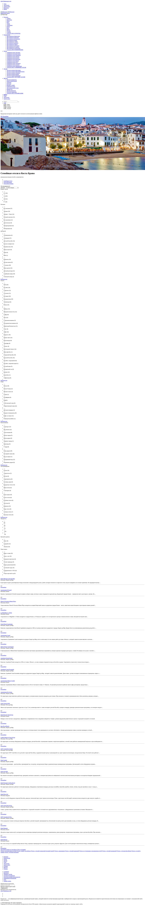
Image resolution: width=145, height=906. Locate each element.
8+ (5, 201)
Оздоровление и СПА (10, 570)
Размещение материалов (10, 878)
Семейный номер (9, 273)
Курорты (6, 17)
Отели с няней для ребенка (24, 851)
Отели (5, 51)
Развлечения (7, 34)
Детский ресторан (9, 271)
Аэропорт (7, 426)
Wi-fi (6, 284)
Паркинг (7, 334)
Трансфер (7, 343)
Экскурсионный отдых (13, 88)
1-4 (5, 196)
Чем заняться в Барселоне (13, 36)
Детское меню (8, 262)
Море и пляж (8, 553)
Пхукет (8, 30)
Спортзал (7, 290)
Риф (5, 400)
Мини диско (8, 268)
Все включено (8, 220)
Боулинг (7, 372)
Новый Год (9, 89)
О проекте (6, 871)
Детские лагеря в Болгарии (14, 70)
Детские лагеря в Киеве (13, 74)
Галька (6, 394)
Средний (7, 543)
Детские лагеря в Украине (13, 73)
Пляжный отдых (11, 86)
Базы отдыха (8, 494)
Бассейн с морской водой (11, 363)
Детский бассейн (9, 241)
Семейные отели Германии (14, 55)
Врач (6, 255)
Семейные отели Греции (13, 56)
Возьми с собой (11, 85)
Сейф (6, 314)
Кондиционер (8, 299)
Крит (8, 28)
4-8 (5, 199)
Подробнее (5, 116)
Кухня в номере (9, 243)
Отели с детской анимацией (109, 851)
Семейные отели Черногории (14, 66)
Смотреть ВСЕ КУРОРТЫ (13, 33)
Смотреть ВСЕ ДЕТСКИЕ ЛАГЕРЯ (16, 77)
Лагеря (5, 69)
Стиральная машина (10, 320)
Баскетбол (7, 375)
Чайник (7, 309)
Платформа (7, 397)
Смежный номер (9, 276)
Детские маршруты (12, 79)
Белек (8, 21)
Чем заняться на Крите (12, 43)
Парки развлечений (12, 81)
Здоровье (9, 82)
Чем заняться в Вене (12, 40)
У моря (6, 446)
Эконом (7, 546)
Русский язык (8, 366)
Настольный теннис (10, 349)
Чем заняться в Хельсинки (13, 48)
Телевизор (7, 302)
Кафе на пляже (9, 415)
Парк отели (7, 509)
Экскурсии (6, 5)
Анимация (7, 238)
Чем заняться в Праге (12, 44)
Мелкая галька (8, 391)
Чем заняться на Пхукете (13, 45)
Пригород (7, 444)
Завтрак (7, 211)
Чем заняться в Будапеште (13, 39)
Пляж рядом (8, 451)
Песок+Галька (8, 388)
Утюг (6, 329)
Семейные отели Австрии (13, 52)
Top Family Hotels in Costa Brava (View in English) (13, 849)
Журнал (6, 78)
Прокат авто (8, 337)
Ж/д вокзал (8, 429)
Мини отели (8, 487)
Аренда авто (7, 6)
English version (7, 881)
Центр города (8, 435)
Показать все (4, 279)
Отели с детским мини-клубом (8, 851)
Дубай (8, 24)
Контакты (6, 8)
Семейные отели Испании (13, 59)
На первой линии (9, 453)
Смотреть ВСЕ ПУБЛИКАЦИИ (15, 93)
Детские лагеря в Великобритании (15, 71)
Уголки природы (9, 562)
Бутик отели (8, 497)
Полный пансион (9, 217)
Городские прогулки (10, 559)
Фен (6, 317)
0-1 (5, 193)
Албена (8, 18)
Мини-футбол (8, 352)
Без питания (8, 208)
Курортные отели (9, 484)
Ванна (6, 304)
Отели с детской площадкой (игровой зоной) (42, 851)
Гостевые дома (8, 482)
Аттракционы (8, 235)
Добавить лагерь (8, 874)
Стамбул (9, 32)
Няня (6, 252)
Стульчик (7, 265)
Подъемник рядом (9, 462)
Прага (8, 29)
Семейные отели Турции (13, 64)
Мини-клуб (8, 249)
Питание (9, 83)
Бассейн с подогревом (10, 360)
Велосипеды (8, 340)
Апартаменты (8, 479)
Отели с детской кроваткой (72, 851)
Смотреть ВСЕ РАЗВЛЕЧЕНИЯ (15, 49)
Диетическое (8, 222)
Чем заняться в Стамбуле (13, 47)
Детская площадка (9, 410)
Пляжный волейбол (9, 418)
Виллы (6, 476)
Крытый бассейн (9, 357)
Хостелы (7, 503)
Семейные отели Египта (13, 58)
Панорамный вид (9, 459)
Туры (5, 3)
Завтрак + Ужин (9, 214)
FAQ (5, 879)
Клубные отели (8, 500)
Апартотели (7, 473)
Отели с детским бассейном (124, 851)
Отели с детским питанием (12, 852)
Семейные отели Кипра (13, 60)
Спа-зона (7, 293)
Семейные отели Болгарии (13, 54)
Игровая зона (8, 246)
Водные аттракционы (10, 413)
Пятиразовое (8, 228)
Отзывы (6, 866)
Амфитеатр (7, 378)
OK (1, 116)
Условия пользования (9, 875)
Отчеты (6, 869)
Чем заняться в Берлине (13, 37)
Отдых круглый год (9, 573)
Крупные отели (8, 514)
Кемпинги (7, 506)
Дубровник (9, 25)
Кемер (8, 26)
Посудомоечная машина (11, 323)
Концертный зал (9, 369)
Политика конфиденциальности (12, 877)
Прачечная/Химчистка (10, 326)
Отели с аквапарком (59, 851)
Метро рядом (8, 438)
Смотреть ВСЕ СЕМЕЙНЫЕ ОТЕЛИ (16, 67)
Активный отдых (9, 567)
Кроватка (7, 259)
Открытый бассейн (10, 355)
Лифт (6, 332)
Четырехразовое (9, 225)
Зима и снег (7, 556)
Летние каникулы (11, 90)
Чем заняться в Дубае (12, 41)
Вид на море (8, 456)
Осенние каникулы (12, 92)
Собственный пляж (9, 403)
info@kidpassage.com (6, 1)
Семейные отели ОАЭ (12, 62)
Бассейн (7, 287)
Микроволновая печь (10, 311)
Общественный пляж (10, 406)
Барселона (9, 19)
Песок (6, 386)
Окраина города (9, 441)
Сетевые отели (8, 512)
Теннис (6, 346)
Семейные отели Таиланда (13, 63)
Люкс (6, 541)
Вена (8, 22)
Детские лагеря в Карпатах (14, 75)
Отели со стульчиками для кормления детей (90, 851)
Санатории (7, 490)
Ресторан (7, 296)
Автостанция (8, 432)
